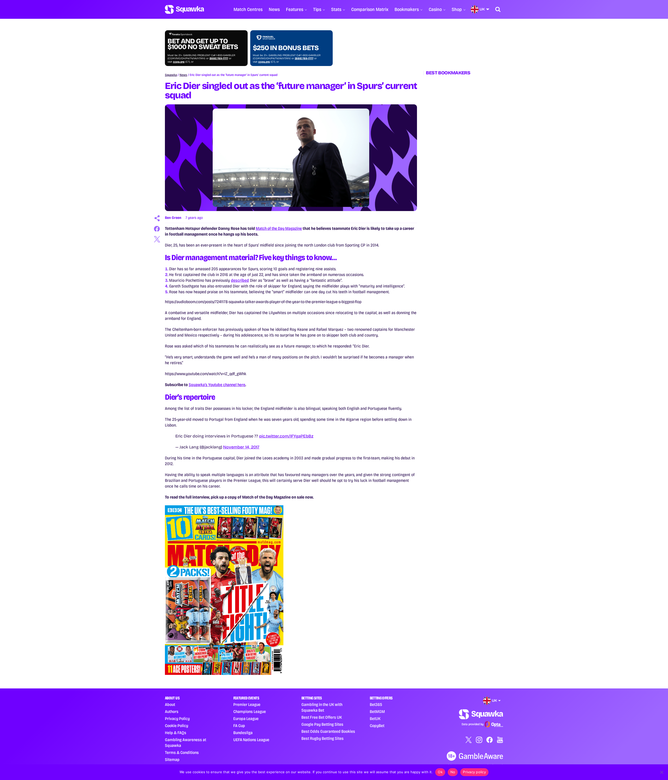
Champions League (249, 711)
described (240, 280)
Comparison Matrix (369, 9)
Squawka (171, 75)
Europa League (246, 718)
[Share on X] (157, 239)
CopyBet (377, 725)
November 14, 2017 (241, 447)
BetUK (375, 718)
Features (294, 9)
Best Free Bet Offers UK (321, 717)
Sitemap (172, 759)
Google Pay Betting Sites (322, 724)
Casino (435, 9)
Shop (457, 9)
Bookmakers (407, 9)
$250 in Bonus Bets (286, 48)
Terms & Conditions (182, 752)
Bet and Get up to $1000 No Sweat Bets (203, 44)
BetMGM (377, 711)
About (170, 704)
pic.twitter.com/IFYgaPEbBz (286, 436)
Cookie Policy (176, 725)
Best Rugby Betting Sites (322, 738)
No (452, 772)
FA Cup (239, 725)
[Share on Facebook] (157, 229)
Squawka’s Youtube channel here (217, 384)
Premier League (246, 704)
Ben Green (173, 217)
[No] (661, 772)
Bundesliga (243, 732)
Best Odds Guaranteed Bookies (328, 731)
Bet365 (376, 704)
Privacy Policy (177, 718)
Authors (171, 711)
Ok (440, 772)
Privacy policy (474, 772)
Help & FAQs (175, 732)
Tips (317, 9)
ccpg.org (178, 61)
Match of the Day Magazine (279, 228)
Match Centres (248, 9)
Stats (336, 9)
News (274, 9)
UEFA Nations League (251, 739)
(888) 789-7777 (219, 58)
